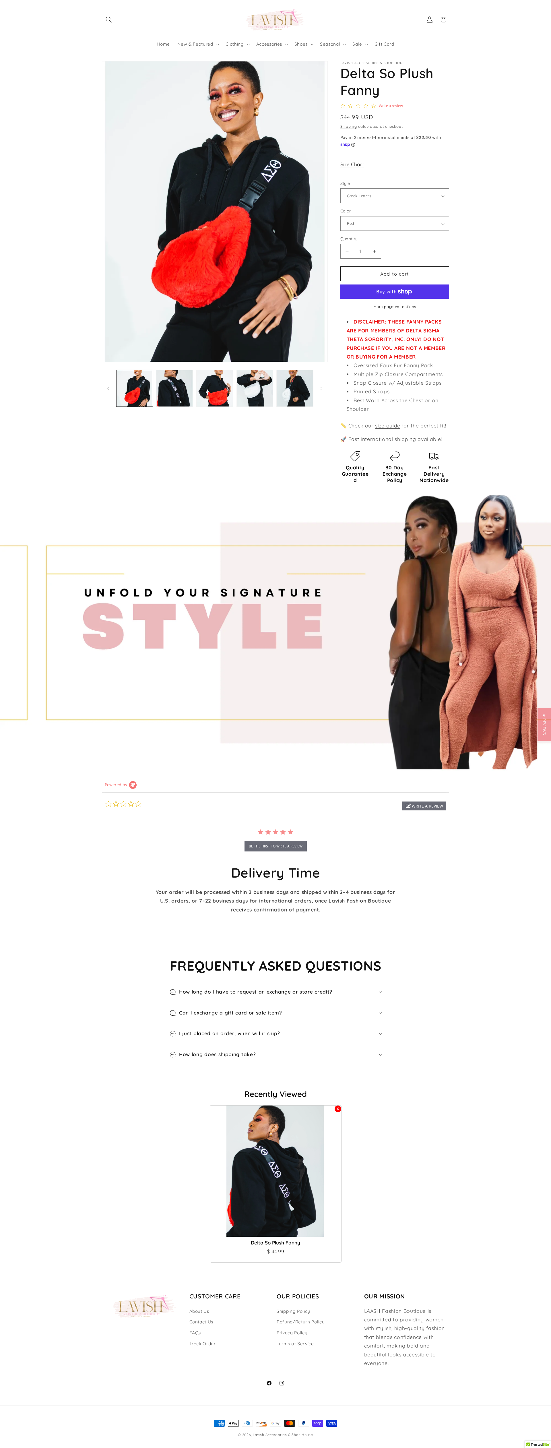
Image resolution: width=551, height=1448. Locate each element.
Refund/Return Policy (301, 1322)
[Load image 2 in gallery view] (174, 388)
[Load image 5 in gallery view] (294, 388)
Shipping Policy (293, 1311)
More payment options (394, 306)
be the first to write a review (275, 846)
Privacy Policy (292, 1332)
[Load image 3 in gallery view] (214, 388)
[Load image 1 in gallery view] (134, 388)
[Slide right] (321, 388)
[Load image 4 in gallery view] (254, 388)
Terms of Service (295, 1343)
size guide (387, 426)
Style (345, 183)
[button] (109, 19)
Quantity (349, 238)
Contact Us (201, 1322)
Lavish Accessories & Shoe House (283, 1434)
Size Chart (352, 164)
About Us (199, 1311)
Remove (338, 1109)
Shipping (348, 126)
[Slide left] (108, 388)
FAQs (195, 1332)
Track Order (202, 1343)
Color (345, 211)
